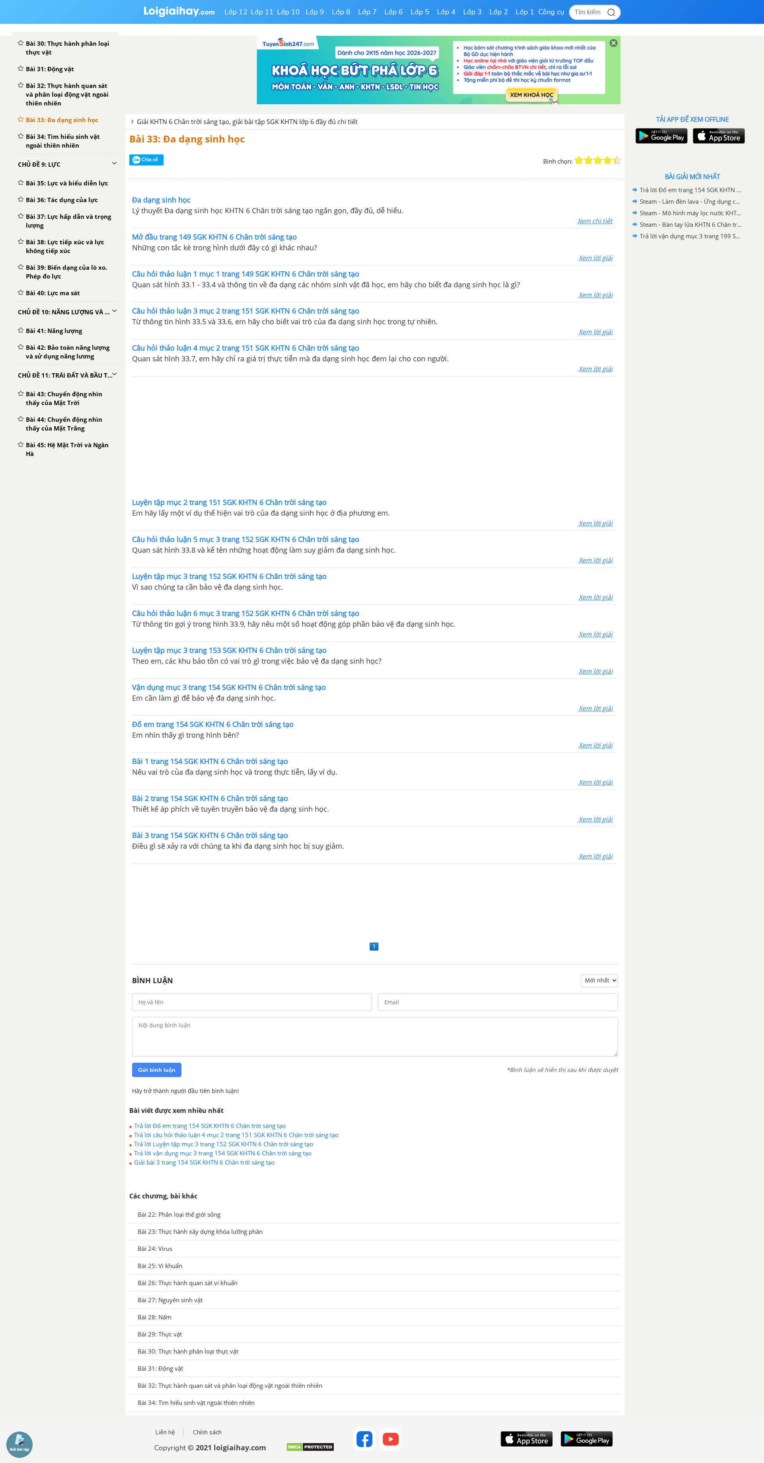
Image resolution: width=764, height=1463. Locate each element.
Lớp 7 (367, 12)
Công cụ (551, 12)
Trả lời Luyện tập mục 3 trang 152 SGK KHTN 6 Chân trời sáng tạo (223, 1144)
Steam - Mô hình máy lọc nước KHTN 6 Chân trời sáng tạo (691, 213)
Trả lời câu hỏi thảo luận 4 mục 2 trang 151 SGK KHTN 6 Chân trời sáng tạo (236, 1135)
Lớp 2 (498, 12)
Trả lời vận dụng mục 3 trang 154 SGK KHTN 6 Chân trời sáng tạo (223, 1153)
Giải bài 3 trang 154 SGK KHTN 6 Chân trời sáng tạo (204, 1162)
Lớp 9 (315, 12)
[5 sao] (617, 160)
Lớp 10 (288, 12)
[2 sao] (588, 160)
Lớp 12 (236, 12)
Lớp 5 (420, 12)
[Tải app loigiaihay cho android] (660, 136)
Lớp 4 (446, 12)
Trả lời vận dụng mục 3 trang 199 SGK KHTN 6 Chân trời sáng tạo (691, 236)
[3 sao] (598, 160)
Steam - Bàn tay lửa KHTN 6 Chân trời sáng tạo (691, 224)
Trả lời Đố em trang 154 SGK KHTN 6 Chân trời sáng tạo (210, 1126)
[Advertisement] (374, 436)
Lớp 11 (262, 12)
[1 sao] (579, 160)
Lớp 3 (472, 12)
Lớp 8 (341, 12)
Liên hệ (165, 1432)
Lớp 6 (393, 12)
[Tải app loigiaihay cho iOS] (718, 136)
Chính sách (207, 1432)
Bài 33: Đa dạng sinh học (187, 138)
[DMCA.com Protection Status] (310, 1450)
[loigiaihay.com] (179, 15)
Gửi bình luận (156, 1070)
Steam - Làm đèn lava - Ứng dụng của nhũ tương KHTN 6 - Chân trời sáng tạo (691, 201)
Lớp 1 (525, 12)
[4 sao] (607, 160)
